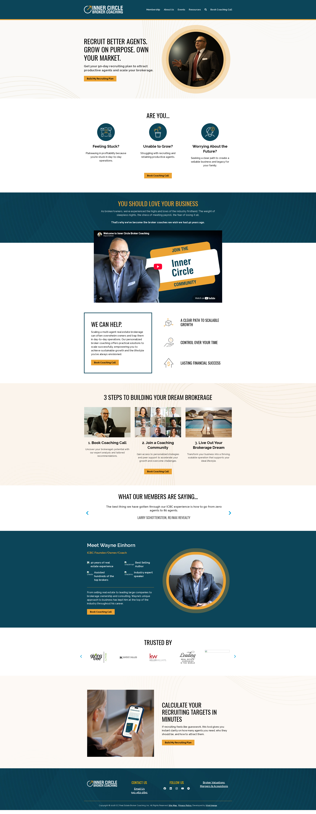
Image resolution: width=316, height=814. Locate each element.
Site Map (173, 805)
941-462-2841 (139, 792)
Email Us (139, 788)
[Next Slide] (229, 511)
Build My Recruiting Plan (100, 78)
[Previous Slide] (86, 511)
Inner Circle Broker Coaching (103, 10)
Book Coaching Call (158, 175)
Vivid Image (211, 805)
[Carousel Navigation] (158, 656)
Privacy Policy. (185, 805)
